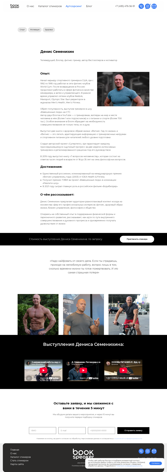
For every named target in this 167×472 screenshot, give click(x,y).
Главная (14, 449)
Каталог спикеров (50, 6)
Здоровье (49, 30)
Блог (89, 6)
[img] (14, 6)
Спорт (22, 30)
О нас (30, 6)
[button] (137, 239)
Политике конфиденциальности (129, 466)
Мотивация (34, 30)
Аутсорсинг (74, 6)
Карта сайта (17, 464)
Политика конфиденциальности (83, 466)
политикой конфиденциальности (128, 438)
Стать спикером (19, 460)
